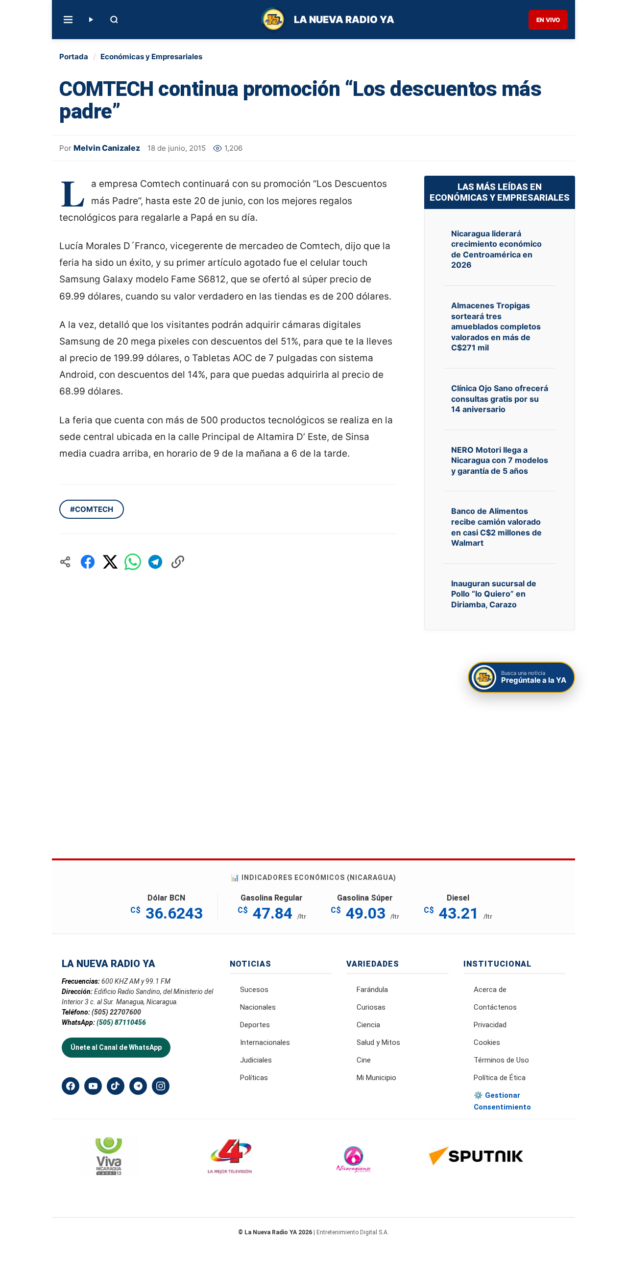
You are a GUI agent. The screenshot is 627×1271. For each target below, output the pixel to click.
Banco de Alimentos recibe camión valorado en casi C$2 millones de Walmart (496, 527)
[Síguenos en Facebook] (70, 1086)
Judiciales (256, 1060)
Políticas (254, 1077)
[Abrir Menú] (68, 19)
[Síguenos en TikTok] (115, 1086)
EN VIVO (548, 19)
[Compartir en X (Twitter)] (110, 562)
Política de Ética (500, 1077)
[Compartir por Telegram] (155, 562)
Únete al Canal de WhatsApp (116, 1047)
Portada (73, 56)
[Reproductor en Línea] (90, 19)
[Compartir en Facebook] (87, 562)
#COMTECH (91, 509)
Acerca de (490, 989)
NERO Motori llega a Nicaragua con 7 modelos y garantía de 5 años (499, 460)
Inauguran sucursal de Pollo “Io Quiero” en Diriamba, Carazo (493, 593)
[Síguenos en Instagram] (160, 1086)
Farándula (372, 989)
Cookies (487, 1042)
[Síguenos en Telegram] (138, 1086)
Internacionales (265, 1042)
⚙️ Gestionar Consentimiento (502, 1101)
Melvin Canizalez (106, 148)
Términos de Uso (501, 1060)
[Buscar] (114, 19)
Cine (364, 1060)
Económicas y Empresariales (151, 56)
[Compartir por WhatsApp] (132, 562)
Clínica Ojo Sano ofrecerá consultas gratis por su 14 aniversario (499, 398)
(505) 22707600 (116, 1012)
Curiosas (371, 1007)
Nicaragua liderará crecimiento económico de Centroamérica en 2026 (496, 249)
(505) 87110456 (121, 1022)
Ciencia (368, 1024)
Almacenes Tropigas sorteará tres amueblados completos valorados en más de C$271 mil (496, 326)
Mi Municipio (376, 1077)
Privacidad (490, 1024)
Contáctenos (495, 1007)
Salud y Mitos (378, 1042)
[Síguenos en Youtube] (93, 1086)
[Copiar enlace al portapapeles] (177, 562)
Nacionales (258, 1007)
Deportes (255, 1024)
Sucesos (254, 989)
